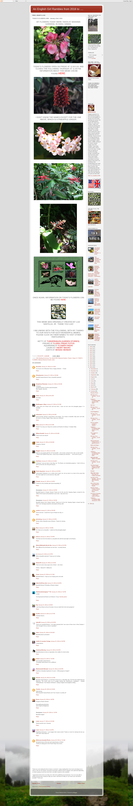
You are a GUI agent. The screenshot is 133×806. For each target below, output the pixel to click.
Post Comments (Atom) (44, 786)
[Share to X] (56, 356)
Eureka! (92, 471)
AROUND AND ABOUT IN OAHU (95, 458)
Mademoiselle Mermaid (42, 669)
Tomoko (38, 689)
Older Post (81, 783)
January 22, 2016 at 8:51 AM (47, 395)
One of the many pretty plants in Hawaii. (95, 484)
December (93, 368)
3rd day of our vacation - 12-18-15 (95, 462)
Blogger (75, 792)
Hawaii (74, 358)
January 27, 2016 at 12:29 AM (46, 721)
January (93, 391)
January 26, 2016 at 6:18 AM (48, 689)
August (93, 377)
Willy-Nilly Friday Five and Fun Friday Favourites (95, 474)
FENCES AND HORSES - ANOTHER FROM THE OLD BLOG (97, 292)
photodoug (39, 519)
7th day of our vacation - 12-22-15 (95, 415)
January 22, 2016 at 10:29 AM (52, 433)
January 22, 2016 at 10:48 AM (46, 442)
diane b (38, 536)
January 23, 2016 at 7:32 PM (59, 591)
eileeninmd (39, 414)
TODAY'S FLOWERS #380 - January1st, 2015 (96, 499)
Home (59, 783)
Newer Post (36, 783)
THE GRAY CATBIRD (97, 318)
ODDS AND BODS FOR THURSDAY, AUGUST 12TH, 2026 (97, 312)
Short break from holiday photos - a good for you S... (96, 442)
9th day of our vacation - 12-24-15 (95, 396)
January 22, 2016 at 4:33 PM (49, 519)
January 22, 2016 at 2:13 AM (49, 366)
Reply (37, 370)
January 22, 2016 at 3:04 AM (55, 384)
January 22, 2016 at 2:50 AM (51, 375)
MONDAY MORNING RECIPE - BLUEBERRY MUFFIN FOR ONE (97, 337)
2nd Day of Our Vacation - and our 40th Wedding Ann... (96, 479)
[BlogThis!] (54, 356)
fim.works (38, 366)
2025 (91, 348)
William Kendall (40, 433)
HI (76, 358)
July (92, 379)
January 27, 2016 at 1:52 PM (46, 729)
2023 (91, 352)
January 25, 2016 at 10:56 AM (47, 632)
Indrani (38, 658)
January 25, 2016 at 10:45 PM (55, 669)
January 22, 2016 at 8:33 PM (59, 545)
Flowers (70, 358)
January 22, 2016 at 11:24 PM (45, 554)
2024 (91, 350)
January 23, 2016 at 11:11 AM (47, 574)
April (92, 385)
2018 (91, 363)
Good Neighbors (95, 411)
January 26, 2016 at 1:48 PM (47, 699)
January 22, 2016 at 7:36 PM (46, 527)
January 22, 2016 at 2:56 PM (48, 510)
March (92, 387)
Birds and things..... (95, 445)
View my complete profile (94, 175)
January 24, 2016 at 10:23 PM (48, 622)
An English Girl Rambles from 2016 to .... (58, 9)
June (92, 381)
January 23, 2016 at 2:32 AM (49, 562)
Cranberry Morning (41, 650)
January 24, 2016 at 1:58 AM (45, 605)
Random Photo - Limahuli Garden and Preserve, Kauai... (95, 489)
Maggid (38, 450)
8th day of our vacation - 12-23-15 (95, 408)
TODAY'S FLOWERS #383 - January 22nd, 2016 (96, 429)
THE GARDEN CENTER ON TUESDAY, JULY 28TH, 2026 (97, 260)
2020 (91, 359)
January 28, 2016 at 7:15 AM (58, 740)
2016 (91, 367)
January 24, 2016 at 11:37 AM (47, 613)
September (94, 374)
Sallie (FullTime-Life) (41, 583)
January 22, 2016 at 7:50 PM (47, 536)
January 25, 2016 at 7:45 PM (47, 658)
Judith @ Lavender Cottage (43, 641)
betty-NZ (38, 622)
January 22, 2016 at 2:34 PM (50, 490)
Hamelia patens (63, 596)
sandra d (38, 510)
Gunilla (38, 613)
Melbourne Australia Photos (43, 740)
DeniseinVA (93, 112)
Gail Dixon (38, 461)
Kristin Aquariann (40, 471)
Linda (37, 442)
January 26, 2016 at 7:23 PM (50, 712)
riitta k (37, 632)
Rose (37, 527)
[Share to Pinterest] (59, 356)
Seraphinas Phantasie (41, 384)
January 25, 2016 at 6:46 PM (53, 650)
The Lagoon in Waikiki (94, 433)
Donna (37, 699)
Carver (37, 574)
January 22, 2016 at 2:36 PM (50, 500)
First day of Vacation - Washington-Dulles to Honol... (96, 495)
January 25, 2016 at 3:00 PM (58, 641)
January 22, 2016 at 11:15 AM (47, 450)
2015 (91, 503)
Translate (93, 58)
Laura (37, 729)
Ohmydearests (40, 375)
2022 (91, 355)
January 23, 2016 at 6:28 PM (54, 583)
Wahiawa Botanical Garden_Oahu (46, 359)
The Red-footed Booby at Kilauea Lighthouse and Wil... (95, 467)
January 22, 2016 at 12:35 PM (53, 471)
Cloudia (38, 481)
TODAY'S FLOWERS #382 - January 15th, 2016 (96, 453)
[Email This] (53, 356)
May (92, 383)
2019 (91, 361)
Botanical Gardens (62, 358)
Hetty (37, 424)
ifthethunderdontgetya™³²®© (43, 591)
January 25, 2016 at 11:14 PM (48, 677)
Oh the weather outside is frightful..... (94, 424)
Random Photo (94, 392)
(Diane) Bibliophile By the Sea (44, 545)
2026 (91, 346)
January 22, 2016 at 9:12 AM (54, 404)
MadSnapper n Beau (41, 404)
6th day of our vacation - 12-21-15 (95, 419)
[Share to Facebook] (57, 356)
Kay (37, 605)
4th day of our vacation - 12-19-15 (95, 448)
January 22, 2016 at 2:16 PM (48, 481)
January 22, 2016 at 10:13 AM (46, 424)
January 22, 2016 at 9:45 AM (49, 414)
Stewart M (38, 562)
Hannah (38, 677)
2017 (91, 365)
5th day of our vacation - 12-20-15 (95, 437)
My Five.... (93, 405)
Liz (37, 554)
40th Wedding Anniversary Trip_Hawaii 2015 (47, 358)
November (93, 370)
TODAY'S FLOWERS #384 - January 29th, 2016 (96, 401)
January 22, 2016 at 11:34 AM (49, 461)
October (93, 372)
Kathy (37, 395)
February (93, 389)
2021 (91, 357)
